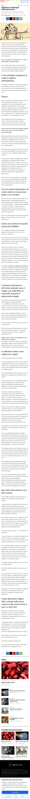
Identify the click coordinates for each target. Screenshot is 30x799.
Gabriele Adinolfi (7, 15)
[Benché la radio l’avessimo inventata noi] (5, 701)
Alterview (3, 5)
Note (11, 689)
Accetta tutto (15, 792)
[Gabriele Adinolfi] (2, 15)
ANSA (11, 692)
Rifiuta (22, 796)
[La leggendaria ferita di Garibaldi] (5, 719)
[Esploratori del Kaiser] (5, 710)
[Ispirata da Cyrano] (15, 670)
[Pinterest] (14, 18)
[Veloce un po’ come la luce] (5, 692)
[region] (15, 788)
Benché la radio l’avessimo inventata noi (17, 700)
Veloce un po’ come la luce (17, 690)
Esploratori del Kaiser (16, 709)
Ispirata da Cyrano (8, 682)
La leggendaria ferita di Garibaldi (16, 719)
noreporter (12, 710)
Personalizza (8, 796)
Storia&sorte (3, 680)
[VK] (17, 18)
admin (8, 680)
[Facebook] (7, 18)
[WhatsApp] (20, 18)
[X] (10, 18)
